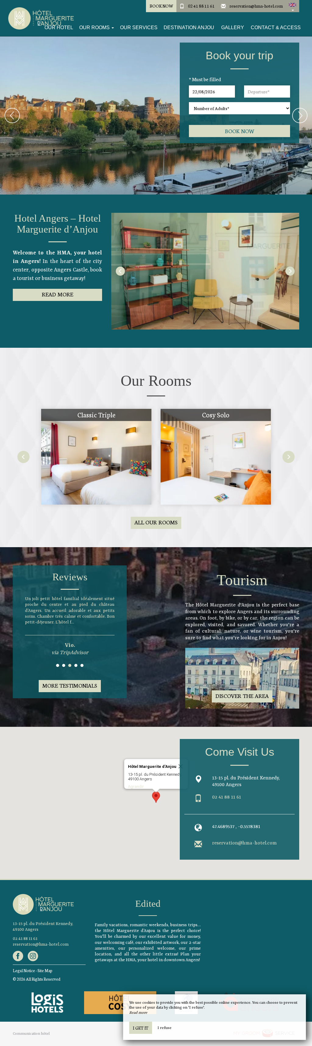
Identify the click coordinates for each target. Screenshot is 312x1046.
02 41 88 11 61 (201, 6)
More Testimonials (69, 685)
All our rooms (156, 522)
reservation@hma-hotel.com (256, 6)
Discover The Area (242, 695)
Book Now (161, 6)
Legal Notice (24, 970)
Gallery (232, 27)
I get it (140, 1028)
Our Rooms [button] (95, 27)
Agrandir (136, 786)
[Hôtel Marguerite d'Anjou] (39, 18)
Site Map (44, 970)
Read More (57, 294)
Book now (239, 131)
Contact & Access (276, 27)
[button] (292, 6)
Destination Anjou (189, 27)
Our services (139, 27)
